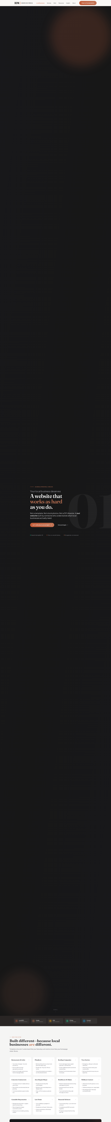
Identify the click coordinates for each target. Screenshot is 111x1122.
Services (49, 3)
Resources (61, 3)
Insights (68, 3)
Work (55, 3)
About (74, 3)
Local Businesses (40, 3)
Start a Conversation (88, 3)
